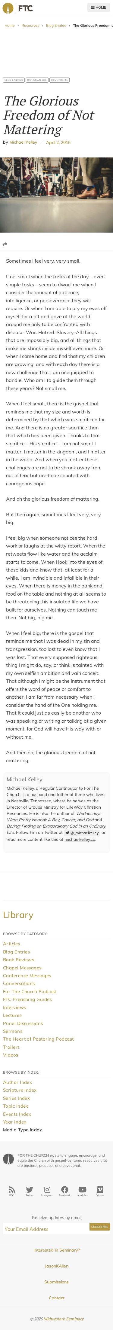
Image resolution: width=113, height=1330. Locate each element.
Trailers (11, 1047)
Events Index (17, 1114)
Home (100, 7)
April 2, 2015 (57, 142)
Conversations (19, 983)
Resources (30, 25)
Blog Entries (56, 25)
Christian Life (37, 79)
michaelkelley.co (79, 839)
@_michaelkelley (85, 833)
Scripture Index (20, 1090)
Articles (11, 944)
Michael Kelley (23, 142)
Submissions (56, 1282)
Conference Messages (27, 975)
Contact (56, 1298)
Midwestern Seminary (63, 1319)
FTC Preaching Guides (27, 999)
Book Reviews (18, 959)
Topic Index (15, 1106)
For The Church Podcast (29, 991)
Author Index (17, 1082)
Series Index (16, 1098)
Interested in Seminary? (56, 1250)
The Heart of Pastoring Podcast (38, 1039)
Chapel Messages (22, 968)
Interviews (14, 1007)
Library (18, 914)
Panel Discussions (23, 1023)
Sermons (12, 1031)
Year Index (15, 1122)
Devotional (59, 79)
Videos (10, 1055)
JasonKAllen (56, 1266)
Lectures (12, 1015)
